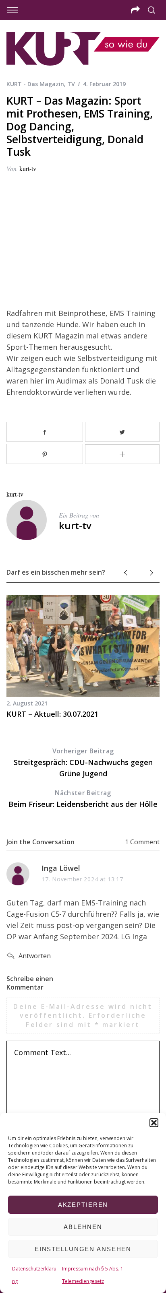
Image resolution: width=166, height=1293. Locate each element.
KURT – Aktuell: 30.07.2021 (52, 714)
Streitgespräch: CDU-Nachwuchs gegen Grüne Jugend (83, 762)
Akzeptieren (83, 1204)
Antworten (35, 955)
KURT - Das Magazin (35, 84)
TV (71, 84)
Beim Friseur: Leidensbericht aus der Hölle (83, 798)
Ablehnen (83, 1226)
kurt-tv (27, 168)
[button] (154, 1123)
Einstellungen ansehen (83, 1249)
